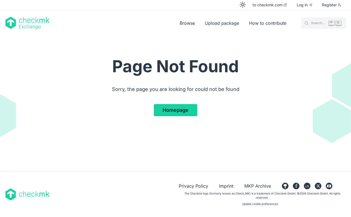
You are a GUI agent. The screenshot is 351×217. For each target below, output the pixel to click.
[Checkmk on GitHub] (285, 186)
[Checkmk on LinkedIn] (307, 186)
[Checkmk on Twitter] (318, 186)
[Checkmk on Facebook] (296, 186)
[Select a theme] (242, 4)
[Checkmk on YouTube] (329, 186)
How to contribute (267, 23)
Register (329, 4)
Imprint (226, 186)
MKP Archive (257, 186)
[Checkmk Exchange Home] (76, 23)
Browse (187, 23)
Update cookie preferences (260, 203)
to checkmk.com (267, 4)
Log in (302, 4)
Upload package (222, 23)
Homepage (175, 110)
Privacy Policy (193, 186)
